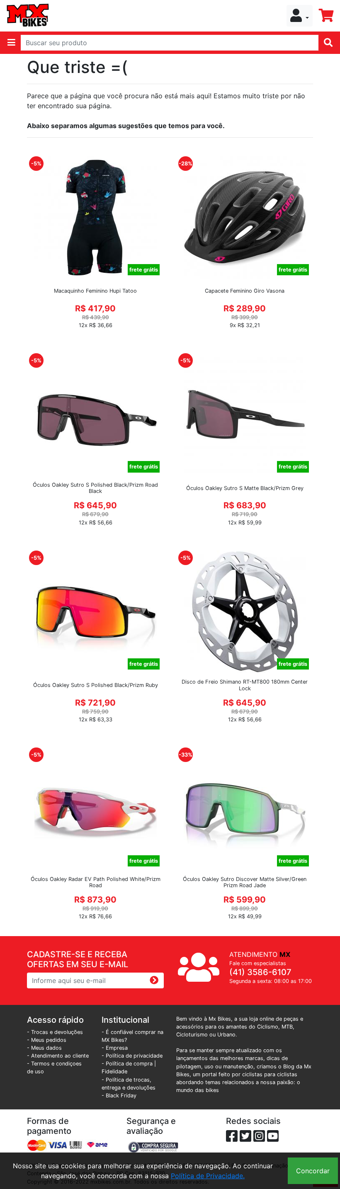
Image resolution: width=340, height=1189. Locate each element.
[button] (300, 16)
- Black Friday (119, 1095)
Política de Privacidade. (208, 1176)
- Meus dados (44, 1048)
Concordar (313, 1171)
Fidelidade (114, 1071)
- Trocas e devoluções (55, 1032)
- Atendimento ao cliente (58, 1056)
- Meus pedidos (46, 1040)
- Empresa (115, 1048)
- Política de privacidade (132, 1056)
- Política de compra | (129, 1063)
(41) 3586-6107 (260, 972)
